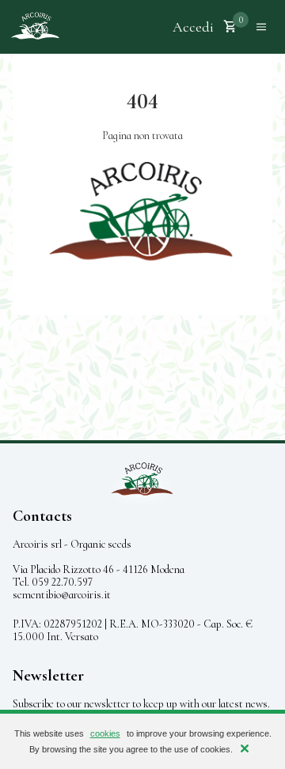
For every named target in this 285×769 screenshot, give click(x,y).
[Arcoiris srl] (35, 26)
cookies (105, 733)
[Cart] (230, 27)
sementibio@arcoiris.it (62, 594)
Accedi (193, 27)
